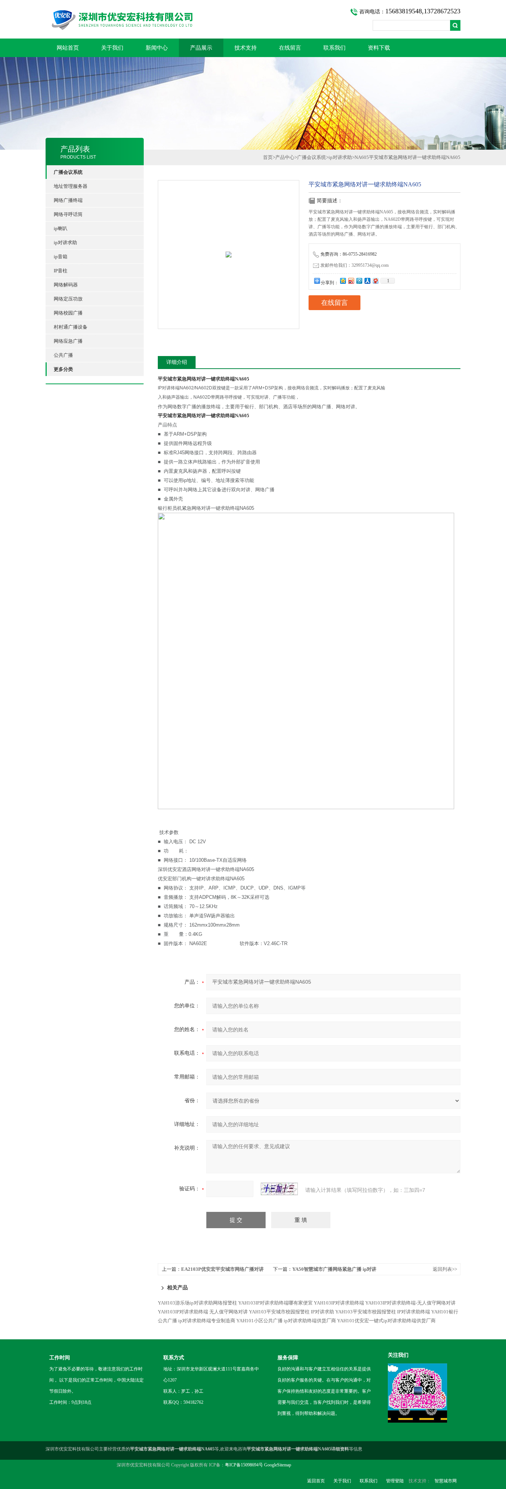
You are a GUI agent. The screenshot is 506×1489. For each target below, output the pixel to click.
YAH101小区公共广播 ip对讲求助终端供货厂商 (286, 1320)
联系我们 (334, 48)
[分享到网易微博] (375, 280)
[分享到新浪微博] (351, 280)
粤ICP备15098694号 (244, 1465)
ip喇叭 (60, 228)
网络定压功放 (68, 299)
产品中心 (284, 157)
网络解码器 (66, 285)
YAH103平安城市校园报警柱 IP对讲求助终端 (382, 1311)
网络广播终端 (68, 200)
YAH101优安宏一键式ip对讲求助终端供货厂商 (386, 1320)
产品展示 (201, 48)
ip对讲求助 (65, 242)
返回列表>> (445, 1269)
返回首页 (316, 1480)
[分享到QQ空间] (343, 280)
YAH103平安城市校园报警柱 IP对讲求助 (291, 1311)
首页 (268, 157)
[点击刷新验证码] (279, 1189)
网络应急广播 (68, 341)
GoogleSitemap (277, 1465)
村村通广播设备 (70, 327)
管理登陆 (395, 1480)
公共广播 (63, 355)
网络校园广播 (68, 313)
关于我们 (112, 48)
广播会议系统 (311, 157)
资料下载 (379, 48)
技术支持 (245, 48)
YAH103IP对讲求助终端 (339, 1303)
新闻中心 (157, 48)
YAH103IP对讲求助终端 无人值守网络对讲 (203, 1311)
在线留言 (290, 48)
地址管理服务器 (70, 186)
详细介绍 (176, 362)
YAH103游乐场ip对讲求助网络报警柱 (197, 1303)
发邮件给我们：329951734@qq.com (354, 265)
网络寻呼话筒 (68, 214)
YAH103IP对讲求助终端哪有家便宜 (275, 1303)
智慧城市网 (446, 1480)
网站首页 (68, 48)
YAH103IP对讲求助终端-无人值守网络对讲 (410, 1303)
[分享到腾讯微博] (359, 280)
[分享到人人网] (367, 280)
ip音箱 (60, 256)
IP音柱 (60, 270)
